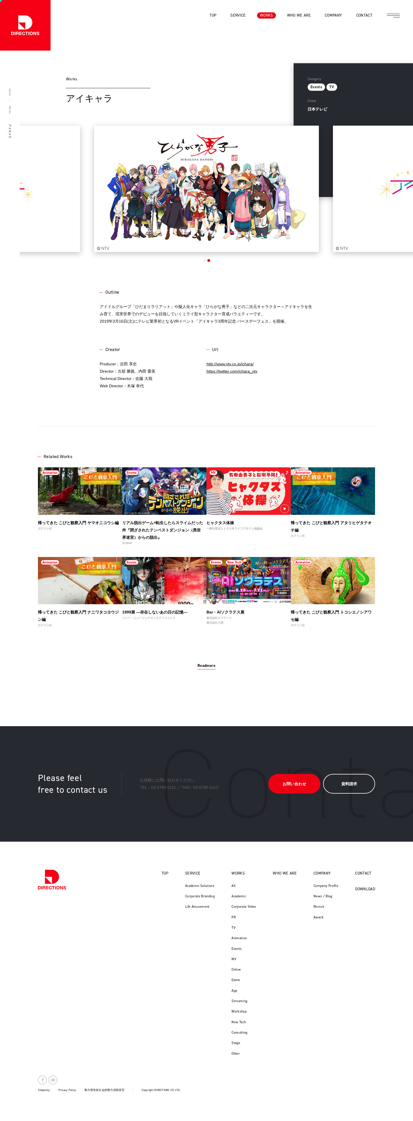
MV (234, 959)
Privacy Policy (67, 1090)
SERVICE (192, 873)
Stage (236, 1043)
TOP (165, 873)
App (234, 990)
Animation (239, 938)
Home (10, 92)
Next (373, 187)
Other (236, 1053)
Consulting (240, 1032)
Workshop (239, 1011)
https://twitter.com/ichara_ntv (231, 371)
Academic (239, 896)
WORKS (238, 873)
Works (10, 110)
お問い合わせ (294, 784)
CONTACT (363, 873)
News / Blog (323, 896)
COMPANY (322, 873)
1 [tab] (204, 260)
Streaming (239, 1001)
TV (233, 927)
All (233, 886)
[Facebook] (42, 1079)
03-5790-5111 (163, 787)
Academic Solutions (199, 886)
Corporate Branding (200, 896)
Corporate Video (244, 906)
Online (236, 969)
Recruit (319, 906)
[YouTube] (52, 1079)
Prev (40, 187)
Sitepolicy (44, 1090)
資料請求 (349, 784)
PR (234, 917)
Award (318, 917)
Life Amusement (197, 906)
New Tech (239, 1022)
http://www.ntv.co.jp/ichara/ (230, 364)
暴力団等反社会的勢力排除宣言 (104, 1090)
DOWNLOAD (365, 889)
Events (237, 948)
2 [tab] (208, 260)
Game (236, 980)
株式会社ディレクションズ (25, 25)
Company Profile (326, 886)
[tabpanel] (206, 189)
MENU (393, 15)
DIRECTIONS (52, 879)
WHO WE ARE (285, 873)
